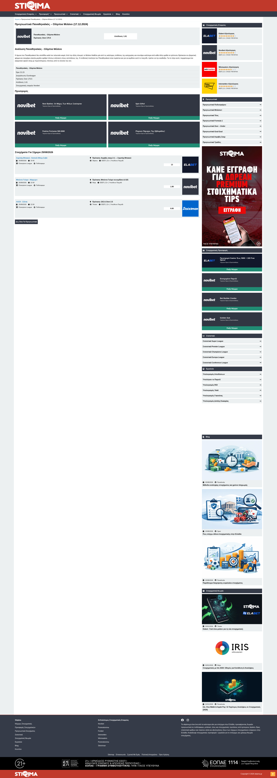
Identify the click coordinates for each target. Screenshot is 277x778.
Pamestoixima (103, 727)
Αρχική (17, 19)
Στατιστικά (74, 14)
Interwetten (102, 735)
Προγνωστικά (59, 14)
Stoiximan (102, 746)
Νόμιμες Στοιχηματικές (23, 724)
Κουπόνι (126, 14)
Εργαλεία (107, 14)
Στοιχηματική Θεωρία (92, 14)
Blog (118, 14)
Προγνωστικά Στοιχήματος (25, 731)
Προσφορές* (44, 14)
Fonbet (100, 731)
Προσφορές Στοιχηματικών (25, 727)
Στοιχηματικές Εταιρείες (24, 14)
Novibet (101, 724)
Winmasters (102, 738)
